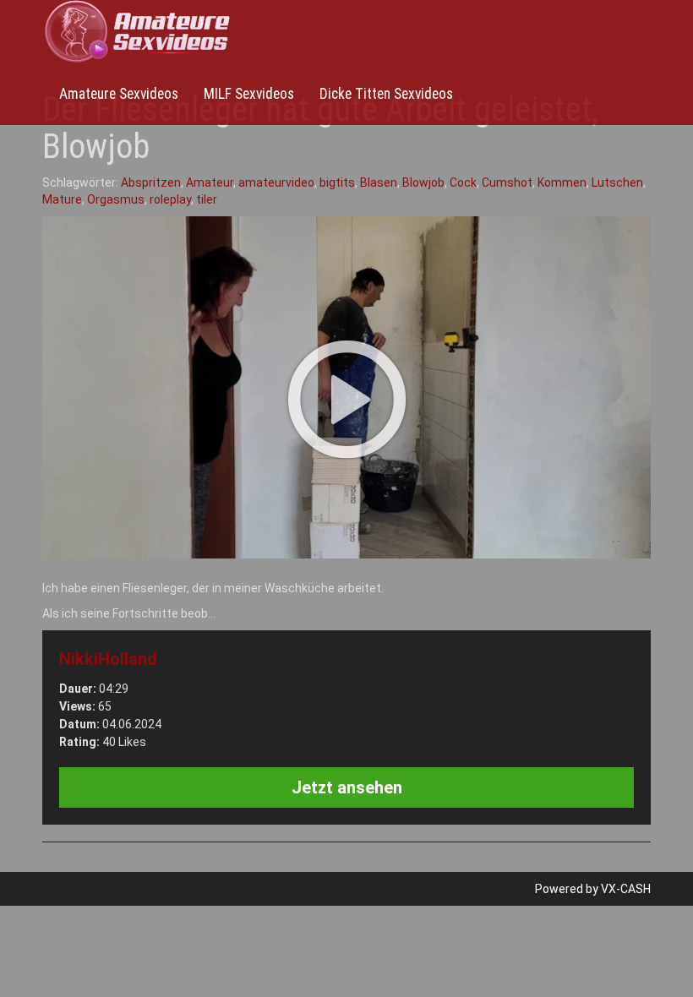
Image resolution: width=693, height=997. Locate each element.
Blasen (378, 182)
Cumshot (507, 182)
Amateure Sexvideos (118, 93)
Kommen (562, 182)
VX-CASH (626, 889)
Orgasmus (116, 199)
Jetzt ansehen (347, 787)
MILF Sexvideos (249, 93)
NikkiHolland (108, 659)
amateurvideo (276, 182)
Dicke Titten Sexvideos (386, 93)
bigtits (337, 182)
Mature (62, 199)
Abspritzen (151, 182)
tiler (206, 199)
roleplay (170, 199)
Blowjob (423, 182)
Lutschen (617, 182)
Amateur (209, 182)
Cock (463, 182)
